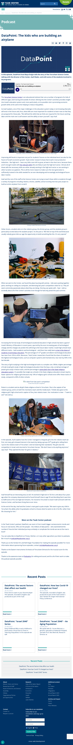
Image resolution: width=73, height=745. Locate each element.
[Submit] (54, 4)
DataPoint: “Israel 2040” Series (16, 622)
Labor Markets (30, 700)
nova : (30, 741)
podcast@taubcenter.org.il (20, 538)
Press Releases (52, 705)
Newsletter (56, 9)
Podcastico (27, 556)
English (30, 728)
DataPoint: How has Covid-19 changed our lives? (54, 586)
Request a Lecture (8, 713)
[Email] (52, 43)
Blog (49, 684)
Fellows (5, 693)
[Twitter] (64, 9)
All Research (29, 688)
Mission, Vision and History (10, 684)
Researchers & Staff (8, 686)
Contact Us (6, 711)
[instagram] (68, 9)
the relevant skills (26, 165)
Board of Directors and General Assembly (11, 690)
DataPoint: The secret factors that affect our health (19, 586)
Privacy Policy (39, 735)
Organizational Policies (9, 695)
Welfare (28, 697)
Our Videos (51, 686)
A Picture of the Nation (32, 686)
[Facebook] (66, 9)
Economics (29, 691)
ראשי (2, 13)
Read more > (7, 614)
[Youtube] (62, 9)
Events (50, 701)
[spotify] (70, 9)
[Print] (56, 43)
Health (27, 695)
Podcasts (7, 13)
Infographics (51, 691)
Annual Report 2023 (53, 693)
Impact (50, 703)
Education (28, 693)
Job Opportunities (8, 697)
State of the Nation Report (33, 684)
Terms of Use (30, 735)
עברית (36, 728)
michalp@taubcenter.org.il (48, 545)
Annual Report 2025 (53, 695)
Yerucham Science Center (13, 97)
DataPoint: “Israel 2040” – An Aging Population (54, 622)
